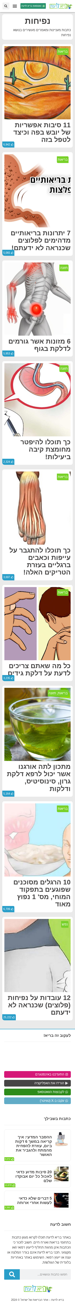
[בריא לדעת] (60, 6)
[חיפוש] (12, 1274)
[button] (14, 6)
